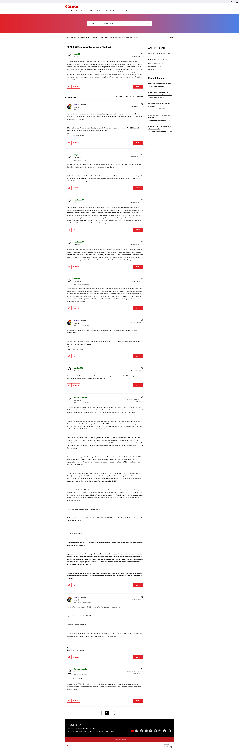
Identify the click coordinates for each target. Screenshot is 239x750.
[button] (145, 360)
